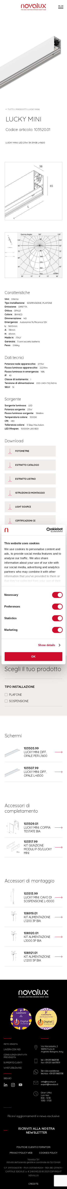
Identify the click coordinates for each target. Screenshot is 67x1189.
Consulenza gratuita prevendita (15, 1056)
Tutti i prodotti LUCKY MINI (24, 109)
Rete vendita (11, 1044)
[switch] (57, 607)
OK (33, 656)
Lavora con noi (12, 1049)
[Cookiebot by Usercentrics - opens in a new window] (47, 530)
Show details (46, 645)
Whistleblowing (13, 1068)
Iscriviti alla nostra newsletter (36, 1130)
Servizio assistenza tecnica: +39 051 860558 (52, 1072)
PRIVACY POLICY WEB (21, 1152)
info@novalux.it (48, 1081)
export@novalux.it (49, 1084)
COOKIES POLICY (48, 1152)
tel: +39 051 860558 (50, 1060)
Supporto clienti (13, 1062)
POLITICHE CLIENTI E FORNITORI (33, 1147)
